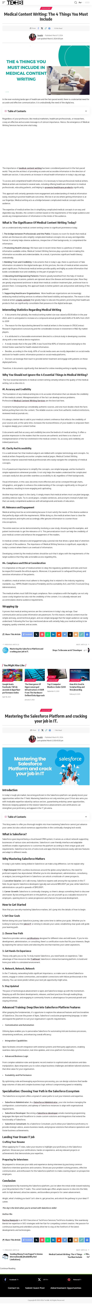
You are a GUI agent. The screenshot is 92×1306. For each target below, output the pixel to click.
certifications (33, 938)
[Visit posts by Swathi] (32, 37)
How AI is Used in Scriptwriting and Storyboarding (77, 687)
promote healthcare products (59, 187)
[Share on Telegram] (64, 634)
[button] (4, 2)
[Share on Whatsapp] (47, 634)
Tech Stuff (46, 8)
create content (23, 300)
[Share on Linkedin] (53, 634)
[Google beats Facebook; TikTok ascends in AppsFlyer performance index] (12, 675)
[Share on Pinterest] (42, 634)
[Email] (75, 634)
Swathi (40, 35)
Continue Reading (7, 1268)
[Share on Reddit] (58, 634)
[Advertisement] (46, 147)
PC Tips (51, 677)
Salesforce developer (47, 1113)
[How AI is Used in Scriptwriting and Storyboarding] (80, 675)
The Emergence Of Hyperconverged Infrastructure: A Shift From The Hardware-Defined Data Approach (35, 690)
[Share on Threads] (70, 634)
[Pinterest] (73, 1280)
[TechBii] (15, 2)
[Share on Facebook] (38, 28)
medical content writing (30, 168)
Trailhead (35, 959)
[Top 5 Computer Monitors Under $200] (57, 675)
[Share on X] (42, 28)
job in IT (27, 924)
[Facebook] (10, 1280)
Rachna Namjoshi (10, 1220)
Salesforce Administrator (46, 1102)
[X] (42, 1280)
